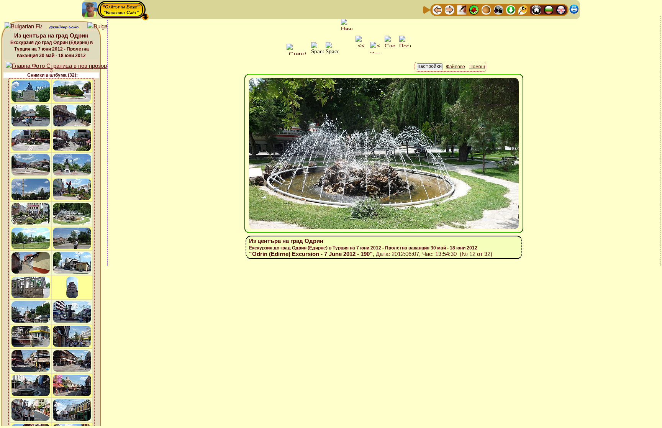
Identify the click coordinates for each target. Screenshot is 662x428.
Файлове (455, 66)
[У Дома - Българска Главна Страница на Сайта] (548, 9)
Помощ (477, 66)
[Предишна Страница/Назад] (437, 9)
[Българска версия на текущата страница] (106, 26)
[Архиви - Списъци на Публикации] (461, 9)
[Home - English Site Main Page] (560, 9)
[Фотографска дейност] (498, 9)
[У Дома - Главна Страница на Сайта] (536, 9)
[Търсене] (523, 9)
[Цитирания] (473, 9)
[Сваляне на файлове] (510, 9)
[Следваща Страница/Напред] (449, 9)
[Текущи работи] (486, 9)
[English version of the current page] (23, 26)
